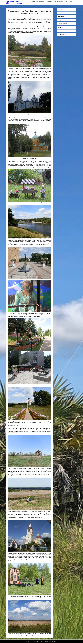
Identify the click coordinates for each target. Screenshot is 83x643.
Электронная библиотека (63, 30)
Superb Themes (52, 641)
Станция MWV (42, 1)
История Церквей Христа (63, 20)
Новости (60, 12)
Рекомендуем (61, 16)
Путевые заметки (62, 34)
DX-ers (66, 1)
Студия (59, 27)
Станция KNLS (35, 1)
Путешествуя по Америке (58, 1)
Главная (60, 9)
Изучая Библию (49, 1)
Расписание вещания (62, 23)
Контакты (70, 1)
